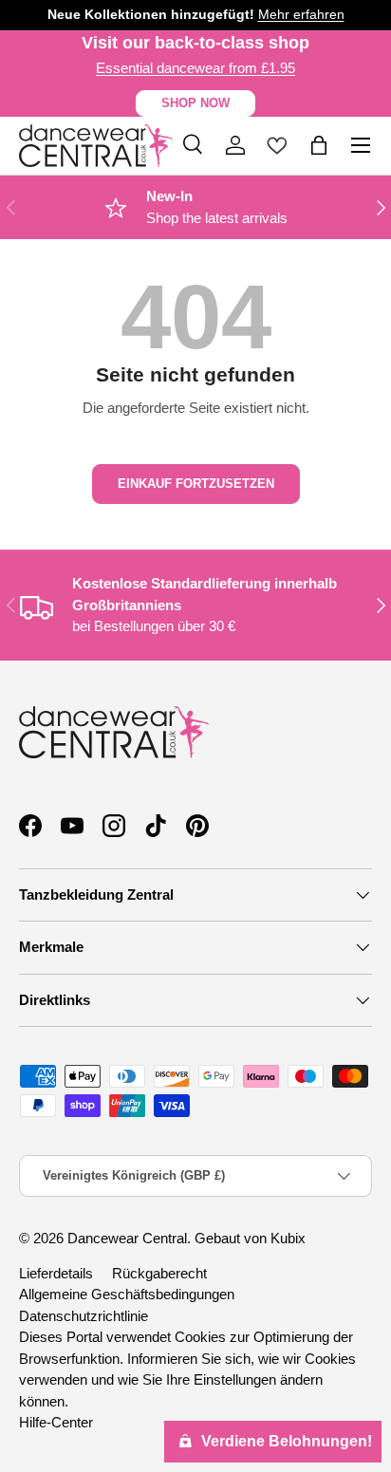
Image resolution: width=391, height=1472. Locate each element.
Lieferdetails (56, 1273)
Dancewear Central (127, 1238)
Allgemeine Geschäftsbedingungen (126, 1294)
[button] (319, 145)
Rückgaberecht (159, 1273)
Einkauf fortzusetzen (196, 483)
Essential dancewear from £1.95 (195, 68)
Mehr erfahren (301, 15)
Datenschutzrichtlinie (83, 1316)
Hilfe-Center (56, 1422)
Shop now (195, 103)
